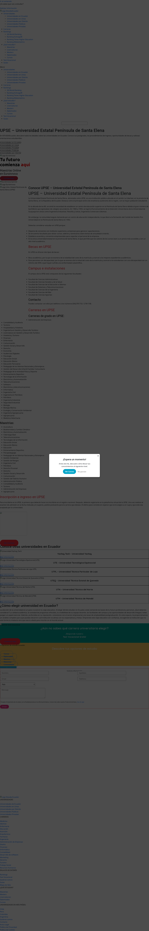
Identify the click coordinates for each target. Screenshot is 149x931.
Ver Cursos (69, 472)
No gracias (82, 471)
